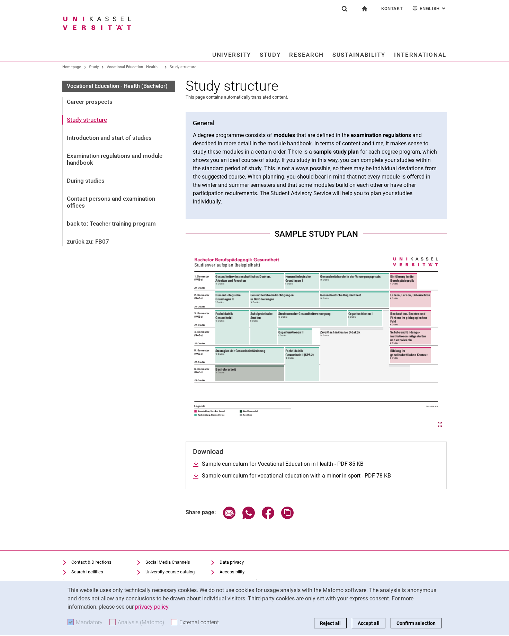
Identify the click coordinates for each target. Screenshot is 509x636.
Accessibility (232, 571)
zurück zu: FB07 (88, 241)
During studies (86, 180)
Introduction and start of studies (109, 137)
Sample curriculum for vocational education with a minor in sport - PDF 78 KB (296, 475)
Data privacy (232, 562)
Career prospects (90, 101)
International (420, 54)
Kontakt (392, 8)
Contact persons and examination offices (111, 202)
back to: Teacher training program (111, 223)
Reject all (330, 623)
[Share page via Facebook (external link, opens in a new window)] (268, 517)
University (231, 54)
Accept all (368, 623)
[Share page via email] (229, 517)
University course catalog (170, 571)
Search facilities (87, 571)
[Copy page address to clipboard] (287, 517)
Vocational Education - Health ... (134, 67)
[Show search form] (344, 8)
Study (270, 54)
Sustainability (358, 54)
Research (306, 54)
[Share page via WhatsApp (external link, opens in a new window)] (248, 517)
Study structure (183, 67)
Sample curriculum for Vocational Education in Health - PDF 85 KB (283, 464)
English (433, 8)
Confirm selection (416, 623)
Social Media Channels (167, 562)
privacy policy (151, 606)
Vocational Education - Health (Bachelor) (117, 86)
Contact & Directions (91, 562)
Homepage (71, 67)
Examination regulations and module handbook (114, 159)
